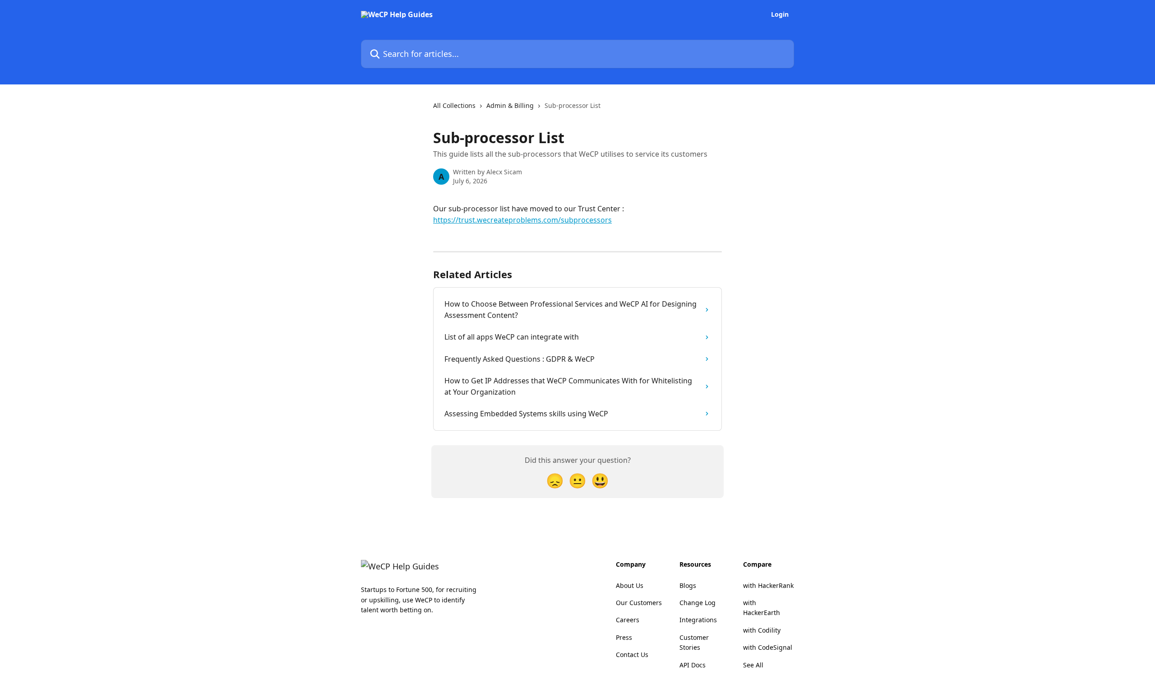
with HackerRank (768, 585)
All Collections (454, 105)
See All (753, 665)
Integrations (698, 619)
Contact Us (632, 654)
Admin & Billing (510, 105)
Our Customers (639, 602)
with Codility (762, 630)
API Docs (692, 665)
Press (624, 637)
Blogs (687, 585)
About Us (629, 585)
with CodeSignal (767, 647)
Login (780, 14)
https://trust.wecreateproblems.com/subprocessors (522, 220)
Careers (627, 619)
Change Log (697, 602)
